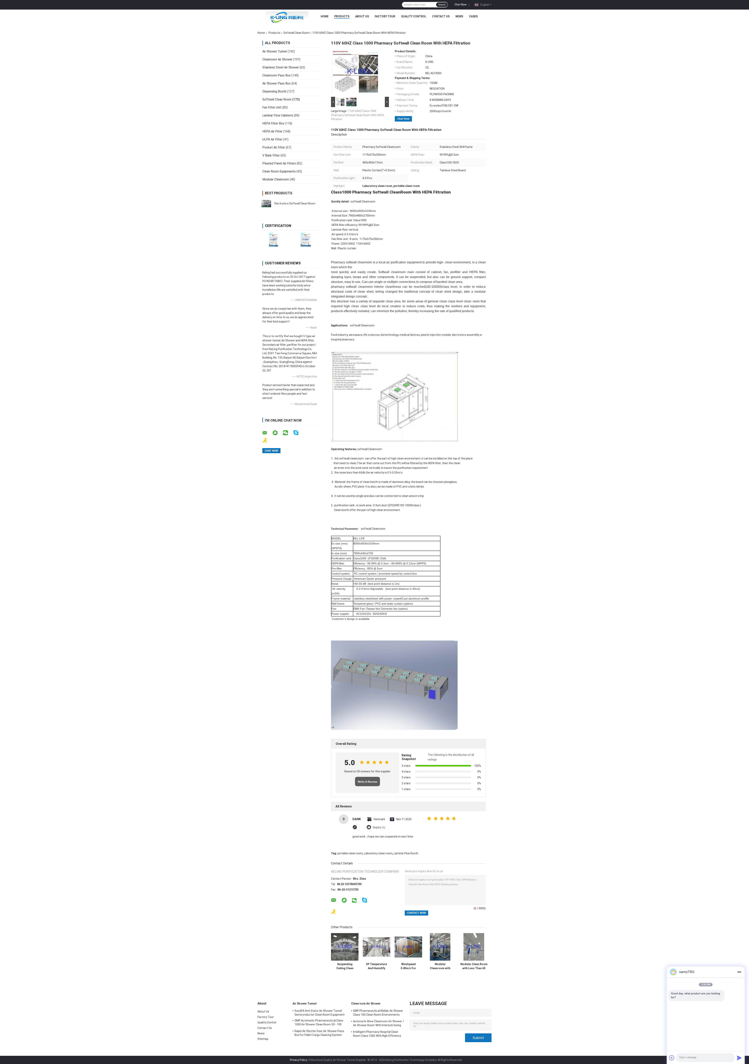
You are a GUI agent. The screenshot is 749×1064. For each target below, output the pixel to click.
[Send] (739, 1057)
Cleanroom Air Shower (277, 59)
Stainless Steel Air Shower (280, 67)
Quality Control (413, 16)
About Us (362, 16)
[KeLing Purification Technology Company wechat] (288, 433)
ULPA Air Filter (272, 139)
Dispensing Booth (274, 91)
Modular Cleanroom (275, 179)
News (459, 16)
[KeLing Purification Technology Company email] (267, 433)
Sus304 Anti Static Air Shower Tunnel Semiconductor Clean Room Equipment (319, 1012)
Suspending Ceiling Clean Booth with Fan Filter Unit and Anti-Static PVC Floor (345, 966)
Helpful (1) (379, 827)
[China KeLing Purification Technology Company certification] (273, 239)
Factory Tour (385, 16)
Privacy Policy (298, 1059)
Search (442, 4)
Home (324, 16)
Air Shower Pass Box (276, 83)
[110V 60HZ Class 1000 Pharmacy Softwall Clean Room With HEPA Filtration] (358, 72)
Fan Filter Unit (271, 107)
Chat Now (460, 4)
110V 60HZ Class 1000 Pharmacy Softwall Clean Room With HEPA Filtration (357, 115)
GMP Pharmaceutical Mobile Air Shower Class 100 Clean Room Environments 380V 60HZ (378, 1013)
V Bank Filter (271, 155)
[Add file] (671, 1057)
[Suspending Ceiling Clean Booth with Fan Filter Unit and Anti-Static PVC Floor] (345, 947)
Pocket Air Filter (273, 147)
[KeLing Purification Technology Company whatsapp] (277, 433)
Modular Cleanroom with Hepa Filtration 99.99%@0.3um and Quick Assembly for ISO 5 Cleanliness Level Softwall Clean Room (440, 966)
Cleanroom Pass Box (276, 75)
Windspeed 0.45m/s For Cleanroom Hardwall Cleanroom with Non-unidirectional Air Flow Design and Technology (408, 966)
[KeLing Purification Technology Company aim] (267, 440)
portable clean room (350, 853)
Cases (473, 16)
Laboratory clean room (378, 853)
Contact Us (441, 16)
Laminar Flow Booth (406, 853)
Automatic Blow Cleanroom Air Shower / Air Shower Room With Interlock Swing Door (378, 1024)
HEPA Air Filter (272, 131)
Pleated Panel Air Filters (279, 163)
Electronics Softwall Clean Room (294, 203)
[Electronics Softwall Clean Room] (266, 203)
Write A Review (367, 781)
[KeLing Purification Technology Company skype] (298, 433)
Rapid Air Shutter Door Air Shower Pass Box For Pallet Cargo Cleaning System (319, 1032)
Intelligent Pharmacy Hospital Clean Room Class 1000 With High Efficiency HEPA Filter (377, 1034)
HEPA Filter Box (273, 123)
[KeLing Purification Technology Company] (286, 17)
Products (341, 16)
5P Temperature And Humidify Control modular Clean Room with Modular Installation (376, 966)
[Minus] (739, 972)
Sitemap (262, 1038)
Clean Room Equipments (279, 171)
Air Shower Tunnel (274, 51)
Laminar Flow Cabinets (277, 115)
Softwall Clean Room (296, 32)
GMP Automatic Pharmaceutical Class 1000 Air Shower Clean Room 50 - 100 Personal (319, 1023)
